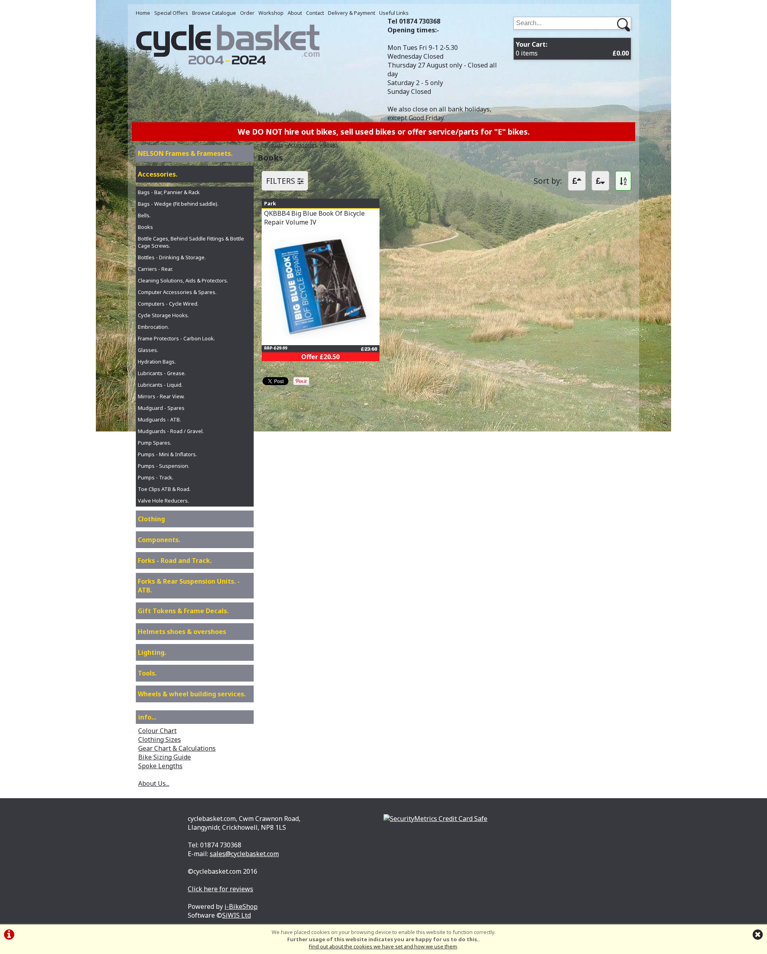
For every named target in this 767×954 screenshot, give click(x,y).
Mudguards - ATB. (159, 419)
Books (330, 144)
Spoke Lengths (160, 765)
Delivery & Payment (351, 12)
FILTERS (281, 180)
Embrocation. (153, 326)
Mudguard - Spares (161, 407)
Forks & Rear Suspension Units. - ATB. (189, 585)
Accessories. (303, 144)
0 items (572, 49)
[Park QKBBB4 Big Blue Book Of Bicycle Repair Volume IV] (321, 336)
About (295, 12)
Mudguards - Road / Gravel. (171, 431)
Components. (159, 539)
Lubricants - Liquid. (160, 384)
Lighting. (152, 652)
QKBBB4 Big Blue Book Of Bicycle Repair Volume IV (314, 218)
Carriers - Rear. (155, 268)
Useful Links (394, 12)
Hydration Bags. (157, 361)
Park (270, 203)
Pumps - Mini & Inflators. (167, 454)
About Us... (153, 783)
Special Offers (171, 12)
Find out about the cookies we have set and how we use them (383, 946)
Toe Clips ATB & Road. (164, 489)
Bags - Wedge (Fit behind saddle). (178, 203)
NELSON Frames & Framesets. (185, 153)
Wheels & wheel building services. (192, 694)
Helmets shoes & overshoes (182, 631)
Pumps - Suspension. (163, 465)
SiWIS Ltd (236, 915)
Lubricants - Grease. (162, 373)
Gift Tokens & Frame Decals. (183, 610)
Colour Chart (157, 730)
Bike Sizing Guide (164, 757)
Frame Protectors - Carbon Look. (176, 338)
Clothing (151, 519)
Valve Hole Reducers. (163, 500)
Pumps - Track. (155, 477)
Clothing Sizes (159, 739)
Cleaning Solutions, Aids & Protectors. (183, 280)
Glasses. (148, 350)
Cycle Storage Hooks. (163, 315)
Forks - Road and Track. (175, 560)
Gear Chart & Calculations (177, 748)
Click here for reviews (220, 888)
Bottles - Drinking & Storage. (172, 257)
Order (247, 12)
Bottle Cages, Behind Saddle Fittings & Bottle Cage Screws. (191, 242)
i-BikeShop (241, 906)
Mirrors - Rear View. (161, 396)
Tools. (147, 673)
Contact (315, 12)
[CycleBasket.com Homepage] (228, 62)
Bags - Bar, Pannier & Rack (169, 192)
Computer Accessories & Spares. (177, 292)
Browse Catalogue (214, 12)
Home (143, 12)
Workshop (271, 12)
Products (272, 144)
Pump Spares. (154, 442)
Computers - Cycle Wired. (168, 303)
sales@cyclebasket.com (244, 853)
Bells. (144, 215)
